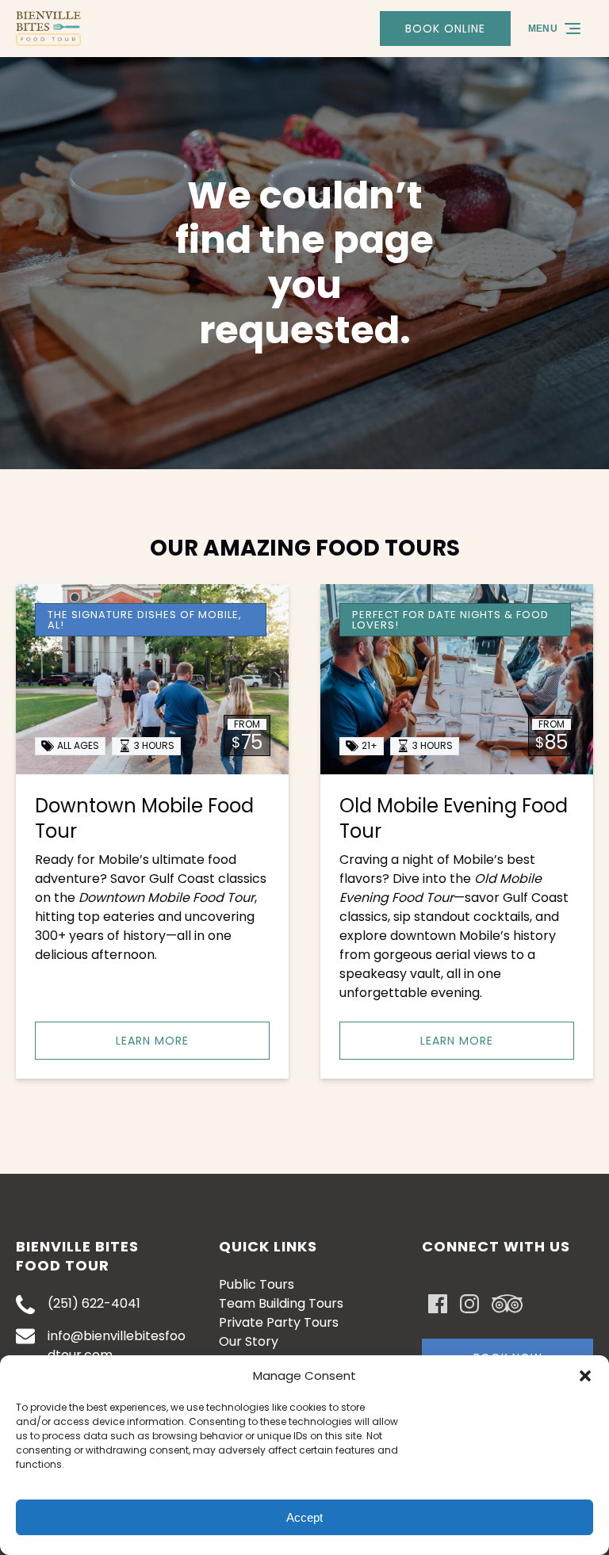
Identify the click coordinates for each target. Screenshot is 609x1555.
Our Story (248, 1341)
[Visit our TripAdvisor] (507, 1303)
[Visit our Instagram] (469, 1303)
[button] (585, 1376)
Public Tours (256, 1284)
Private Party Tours (279, 1322)
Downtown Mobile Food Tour (144, 818)
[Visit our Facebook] (437, 1303)
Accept (304, 1517)
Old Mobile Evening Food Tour (453, 818)
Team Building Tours (281, 1303)
